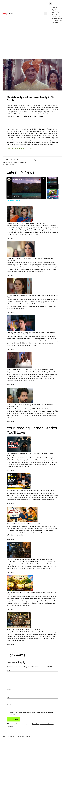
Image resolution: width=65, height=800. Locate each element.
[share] (43, 178)
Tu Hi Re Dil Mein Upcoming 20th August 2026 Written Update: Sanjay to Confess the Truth (30, 405)
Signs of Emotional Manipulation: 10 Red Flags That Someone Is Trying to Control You (30, 454)
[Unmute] (49, 182)
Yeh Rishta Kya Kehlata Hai (18, 162)
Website (9, 705)
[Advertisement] (32, 48)
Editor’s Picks (6, 162)
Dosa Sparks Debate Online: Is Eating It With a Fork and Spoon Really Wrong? (31, 490)
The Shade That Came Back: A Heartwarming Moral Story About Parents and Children (31, 593)
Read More (10, 238)
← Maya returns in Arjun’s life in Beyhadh (20, 148)
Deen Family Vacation (18, 179)
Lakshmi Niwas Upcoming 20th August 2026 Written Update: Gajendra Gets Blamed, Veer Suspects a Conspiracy (31, 333)
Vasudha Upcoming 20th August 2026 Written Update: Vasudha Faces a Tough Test (32, 296)
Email (9, 697)
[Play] (48, 182)
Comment (10, 670)
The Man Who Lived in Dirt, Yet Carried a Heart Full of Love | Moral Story (30, 559)
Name (9, 689)
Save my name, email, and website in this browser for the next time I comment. (31, 714)
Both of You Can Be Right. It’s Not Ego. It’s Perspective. (24, 629)
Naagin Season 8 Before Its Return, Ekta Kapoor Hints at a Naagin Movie (30, 369)
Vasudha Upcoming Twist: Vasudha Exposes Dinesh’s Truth (26, 223)
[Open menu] (45, 13)
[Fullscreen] (57, 182)
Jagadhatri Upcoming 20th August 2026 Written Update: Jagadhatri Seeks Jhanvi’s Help (30, 259)
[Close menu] (50, 3)
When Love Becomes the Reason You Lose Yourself (23, 524)
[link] (9, 179)
